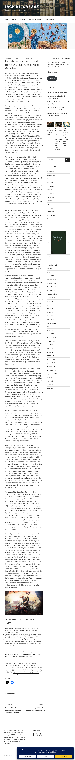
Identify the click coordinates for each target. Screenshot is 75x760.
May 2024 (50, 308)
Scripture (49, 200)
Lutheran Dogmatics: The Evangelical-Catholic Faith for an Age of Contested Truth (22, 654)
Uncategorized (51, 215)
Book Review (51, 171)
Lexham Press (27, 656)
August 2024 (51, 297)
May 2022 (50, 326)
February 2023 (51, 323)
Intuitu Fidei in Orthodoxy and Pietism (66, 133)
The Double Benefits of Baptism (57, 92)
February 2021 (51, 359)
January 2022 (51, 341)
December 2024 (52, 283)
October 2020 (51, 370)
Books (14, 19)
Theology (11, 693)
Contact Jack (50, 19)
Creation (49, 179)
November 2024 (52, 287)
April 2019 (50, 384)
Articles (22, 19)
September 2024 (52, 294)
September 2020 (52, 374)
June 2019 (50, 377)
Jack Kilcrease (22, 7)
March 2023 (50, 319)
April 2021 (50, 352)
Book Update (51, 175)
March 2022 (50, 334)
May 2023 (50, 316)
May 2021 (50, 348)
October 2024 (51, 290)
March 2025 (50, 276)
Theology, (50, 208)
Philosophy (50, 193)
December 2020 (52, 366)
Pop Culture (50, 197)
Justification (50, 190)
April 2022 (50, 330)
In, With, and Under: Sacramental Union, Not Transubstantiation (58, 135)
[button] (68, 242)
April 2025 (50, 272)
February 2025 (51, 279)
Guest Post (50, 182)
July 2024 (50, 301)
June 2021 (50, 345)
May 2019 (50, 381)
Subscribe (52, 78)
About (7, 19)
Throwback (50, 211)
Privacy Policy (8, 755)
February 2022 (51, 337)
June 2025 (50, 269)
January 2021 (51, 363)
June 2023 (50, 312)
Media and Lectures (35, 19)
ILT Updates (50, 186)
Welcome (50, 219)
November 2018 (52, 388)
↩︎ (17, 632)
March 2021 (50, 355)
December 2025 (52, 265)
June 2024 (50, 305)
